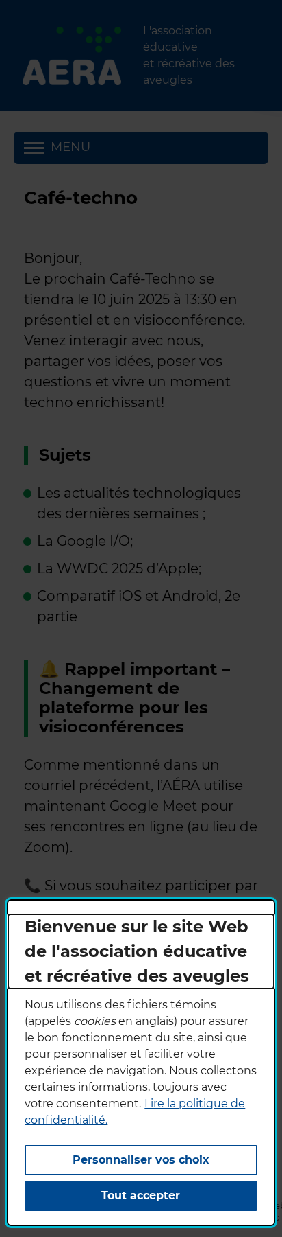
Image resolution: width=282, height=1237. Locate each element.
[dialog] (140, 1062)
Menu (70, 146)
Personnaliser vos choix (141, 1159)
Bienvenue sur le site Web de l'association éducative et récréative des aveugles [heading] (137, 951)
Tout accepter (140, 1195)
